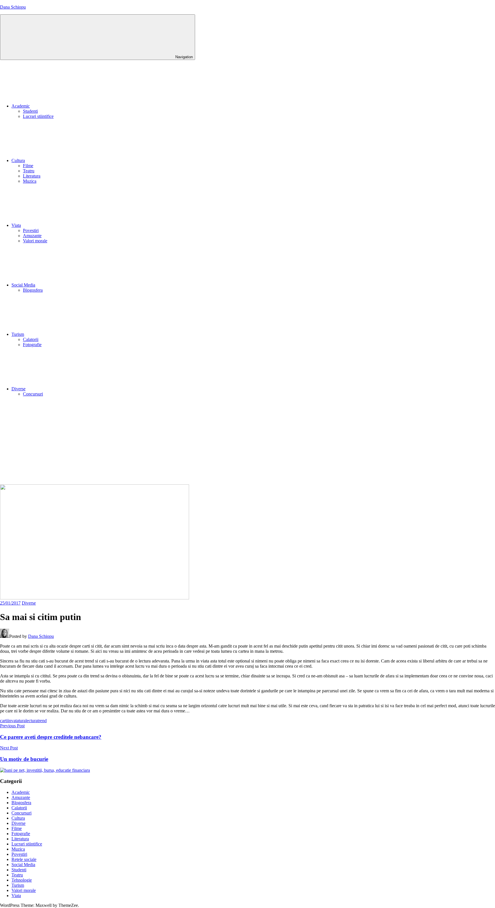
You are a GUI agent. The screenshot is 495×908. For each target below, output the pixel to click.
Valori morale (35, 240)
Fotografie (32, 344)
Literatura (31, 176)
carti (4, 720)
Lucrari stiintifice (38, 116)
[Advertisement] (247, 441)
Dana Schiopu (13, 7)
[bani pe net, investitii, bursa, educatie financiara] (45, 770)
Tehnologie (21, 880)
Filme (28, 165)
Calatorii (30, 339)
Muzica (29, 181)
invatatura (16, 720)
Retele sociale (23, 859)
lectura (31, 720)
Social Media (23, 284)
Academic (20, 106)
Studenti (30, 111)
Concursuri (33, 393)
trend (42, 720)
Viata (16, 225)
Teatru (28, 170)
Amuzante (32, 235)
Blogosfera (33, 290)
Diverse (18, 388)
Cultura (18, 160)
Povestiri (31, 230)
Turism (17, 334)
